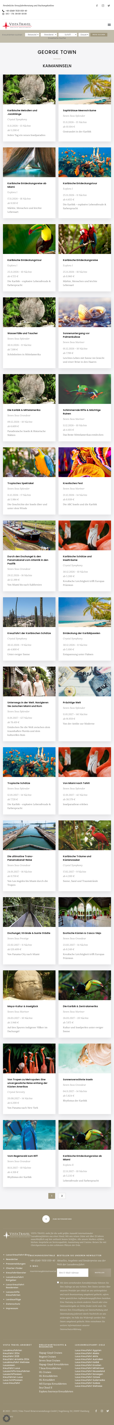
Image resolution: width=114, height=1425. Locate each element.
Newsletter (12, 1259)
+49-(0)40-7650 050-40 (42, 1260)
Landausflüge (13, 1299)
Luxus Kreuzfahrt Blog (18, 1254)
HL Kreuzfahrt (47, 1379)
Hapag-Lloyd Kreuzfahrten (54, 1364)
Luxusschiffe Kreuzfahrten (13, 1293)
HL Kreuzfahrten (48, 1375)
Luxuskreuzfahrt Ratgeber (15, 1279)
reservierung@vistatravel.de (43, 1271)
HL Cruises (45, 1372)
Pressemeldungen (16, 1263)
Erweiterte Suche (57, 38)
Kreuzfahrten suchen (12, 34)
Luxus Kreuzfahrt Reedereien (15, 1286)
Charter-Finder (14, 1268)
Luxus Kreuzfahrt (11, 1383)
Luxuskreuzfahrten (12, 1350)
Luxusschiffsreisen (12, 1374)
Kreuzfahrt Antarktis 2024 (16, 1359)
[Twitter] (109, 5)
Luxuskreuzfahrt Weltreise (16, 1362)
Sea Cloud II (45, 1387)
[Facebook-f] (97, 5)
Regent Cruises (47, 1356)
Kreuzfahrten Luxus (13, 1377)
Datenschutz (13, 1303)
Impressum (12, 1308)
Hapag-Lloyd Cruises (50, 1352)
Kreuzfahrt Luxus (11, 1368)
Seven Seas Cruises (49, 1360)
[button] (109, 24)
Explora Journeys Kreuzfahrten (56, 1391)
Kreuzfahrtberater (16, 1272)
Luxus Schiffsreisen (13, 1380)
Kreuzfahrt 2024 (11, 1353)
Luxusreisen (9, 1365)
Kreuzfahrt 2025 (11, 1356)
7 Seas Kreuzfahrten (50, 1368)
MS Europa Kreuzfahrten (53, 1383)
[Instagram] (103, 5)
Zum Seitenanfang (62, 1219)
